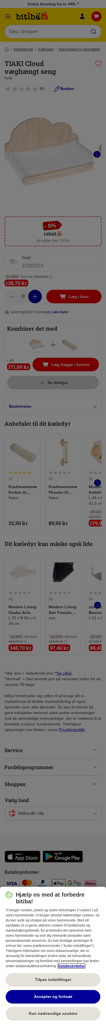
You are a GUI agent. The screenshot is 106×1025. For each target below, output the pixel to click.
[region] (53, 956)
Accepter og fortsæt (53, 996)
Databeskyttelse (71, 966)
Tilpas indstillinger (53, 979)
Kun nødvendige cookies (53, 1013)
